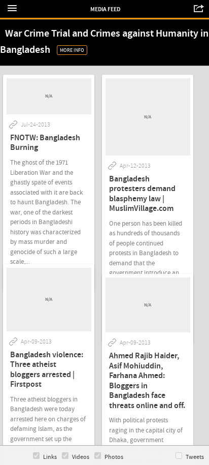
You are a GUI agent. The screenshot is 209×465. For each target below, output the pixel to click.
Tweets (195, 457)
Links (50, 457)
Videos (80, 457)
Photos (113, 457)
